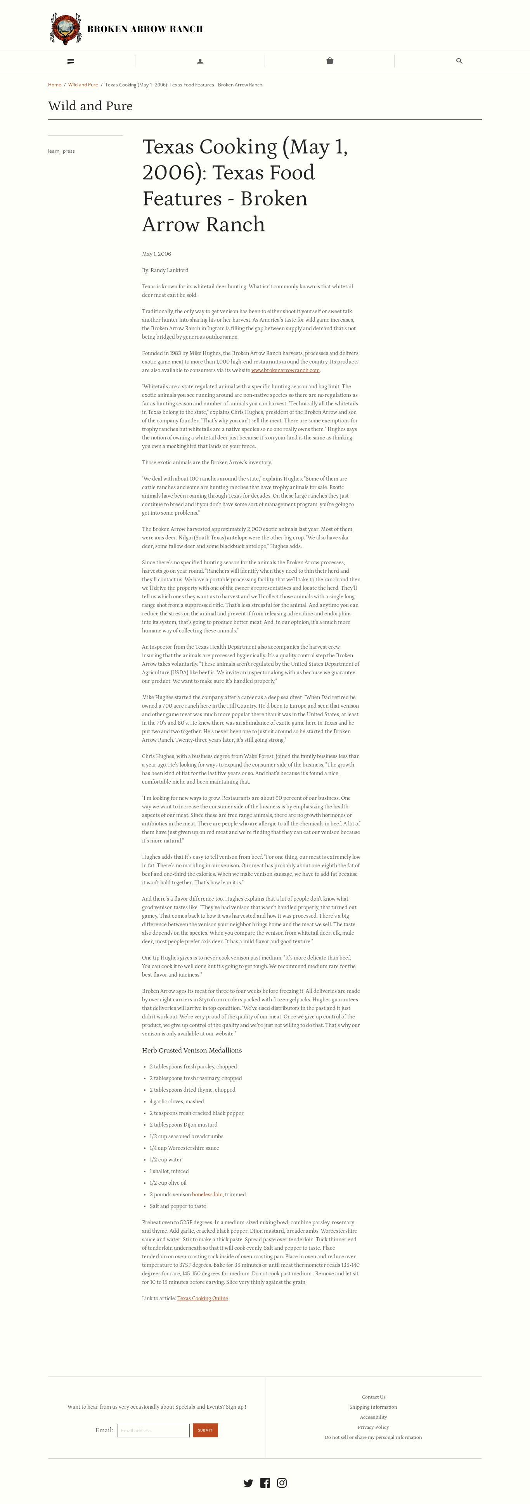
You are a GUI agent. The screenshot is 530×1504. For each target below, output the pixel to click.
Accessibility (373, 1417)
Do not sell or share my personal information (373, 1437)
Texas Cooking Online (202, 1299)
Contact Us (373, 1397)
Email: (104, 1430)
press (69, 151)
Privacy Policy (373, 1427)
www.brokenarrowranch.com (285, 370)
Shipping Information (373, 1407)
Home (54, 84)
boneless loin (207, 1195)
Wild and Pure (83, 84)
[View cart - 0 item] (330, 61)
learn (53, 151)
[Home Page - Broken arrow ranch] (125, 29)
